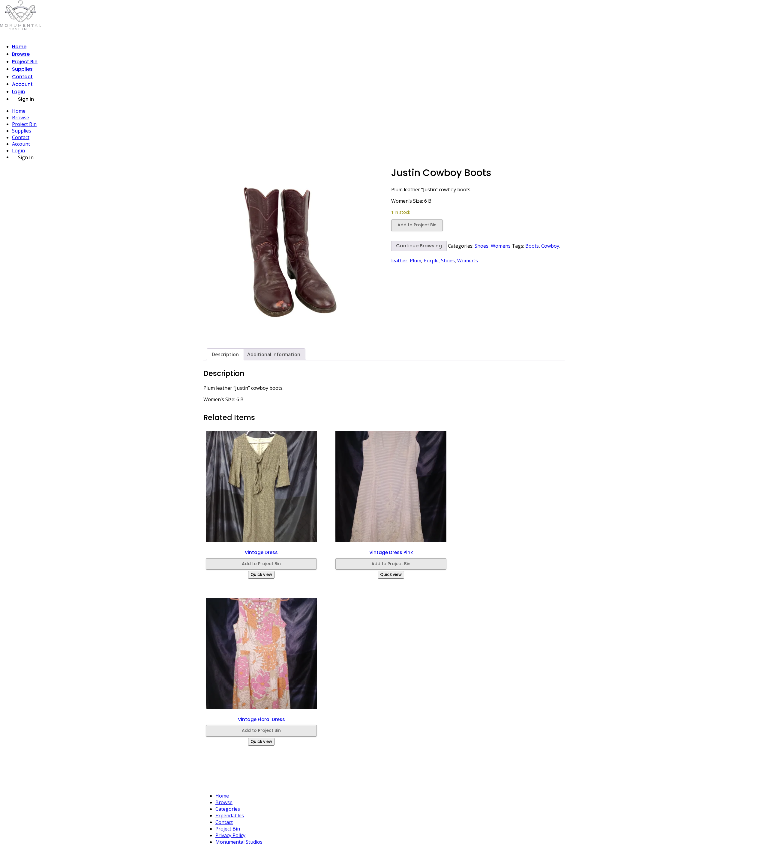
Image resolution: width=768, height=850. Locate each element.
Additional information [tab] (273, 354)
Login (18, 91)
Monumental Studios (238, 842)
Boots (532, 245)
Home (19, 46)
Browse (21, 54)
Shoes (481, 245)
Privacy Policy (230, 835)
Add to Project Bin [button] (261, 564)
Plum (415, 260)
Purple (431, 260)
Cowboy (550, 245)
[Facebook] (386, 779)
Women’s (467, 260)
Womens (501, 245)
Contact (22, 76)
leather (399, 260)
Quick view (261, 574)
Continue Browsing (419, 245)
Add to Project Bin (417, 225)
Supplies (22, 69)
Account (22, 84)
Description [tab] (225, 354)
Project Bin (25, 61)
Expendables (229, 815)
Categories (227, 809)
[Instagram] (374, 779)
